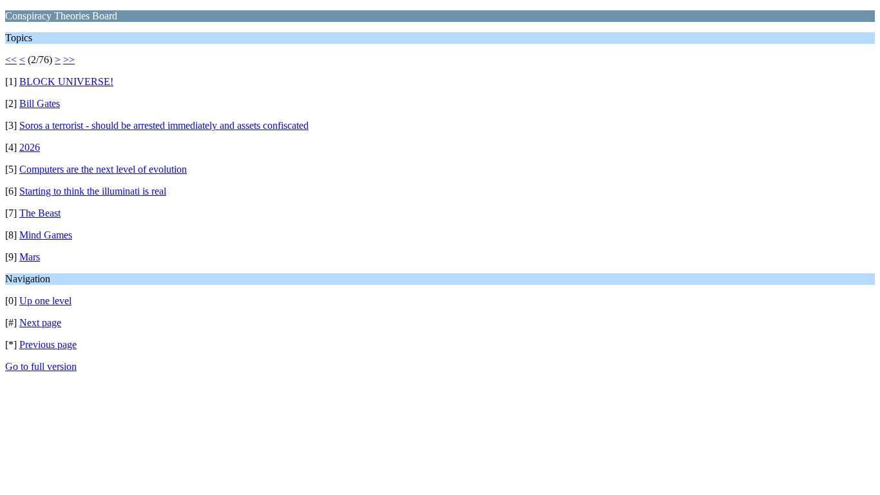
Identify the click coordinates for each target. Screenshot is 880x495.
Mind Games (45, 234)
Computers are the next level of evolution (103, 169)
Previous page (48, 344)
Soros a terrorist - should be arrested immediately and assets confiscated (164, 125)
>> (69, 59)
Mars (29, 256)
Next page (40, 322)
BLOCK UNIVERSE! (66, 81)
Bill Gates (39, 103)
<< (11, 59)
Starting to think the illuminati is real (92, 191)
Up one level (45, 300)
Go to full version (41, 366)
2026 (29, 147)
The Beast (40, 213)
